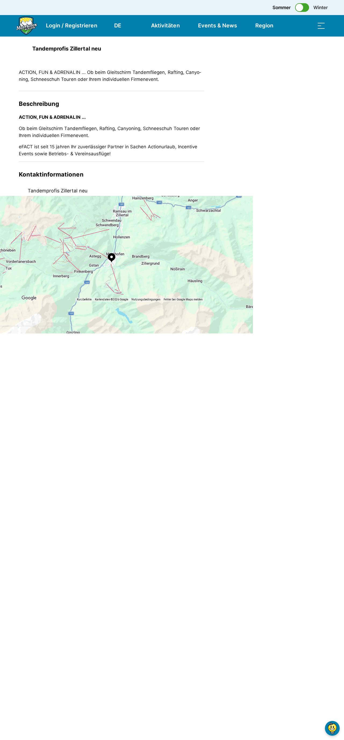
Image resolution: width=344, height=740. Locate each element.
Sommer (282, 7)
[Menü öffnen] (321, 25)
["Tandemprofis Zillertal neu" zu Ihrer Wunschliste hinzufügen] (319, 48)
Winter (320, 7)
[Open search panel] (307, 25)
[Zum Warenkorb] (294, 25)
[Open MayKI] (332, 728)
